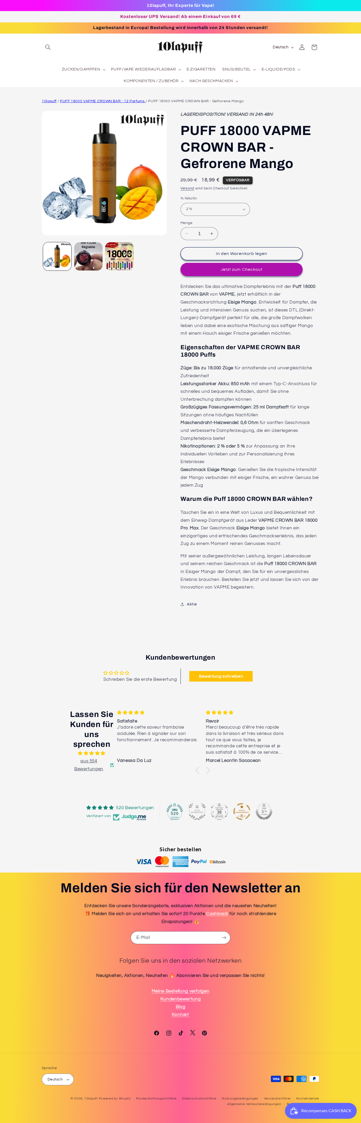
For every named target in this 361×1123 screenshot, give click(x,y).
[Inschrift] (224, 937)
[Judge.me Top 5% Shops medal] (264, 811)
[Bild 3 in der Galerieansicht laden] (119, 256)
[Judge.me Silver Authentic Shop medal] (197, 811)
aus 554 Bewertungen (88, 765)
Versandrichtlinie (277, 1098)
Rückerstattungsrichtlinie (156, 1098)
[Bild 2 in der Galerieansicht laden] (88, 256)
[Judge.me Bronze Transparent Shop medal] (241, 811)
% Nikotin (189, 198)
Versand (187, 188)
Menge (186, 223)
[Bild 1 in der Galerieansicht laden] (57, 256)
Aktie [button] (192, 604)
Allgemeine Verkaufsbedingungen (254, 1104)
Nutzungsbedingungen (240, 1098)
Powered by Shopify (115, 1098)
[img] (92, 753)
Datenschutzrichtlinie (199, 1098)
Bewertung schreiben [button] (221, 676)
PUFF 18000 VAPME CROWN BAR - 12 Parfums (103, 101)
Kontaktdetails (307, 1098)
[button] (48, 47)
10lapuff (49, 101)
